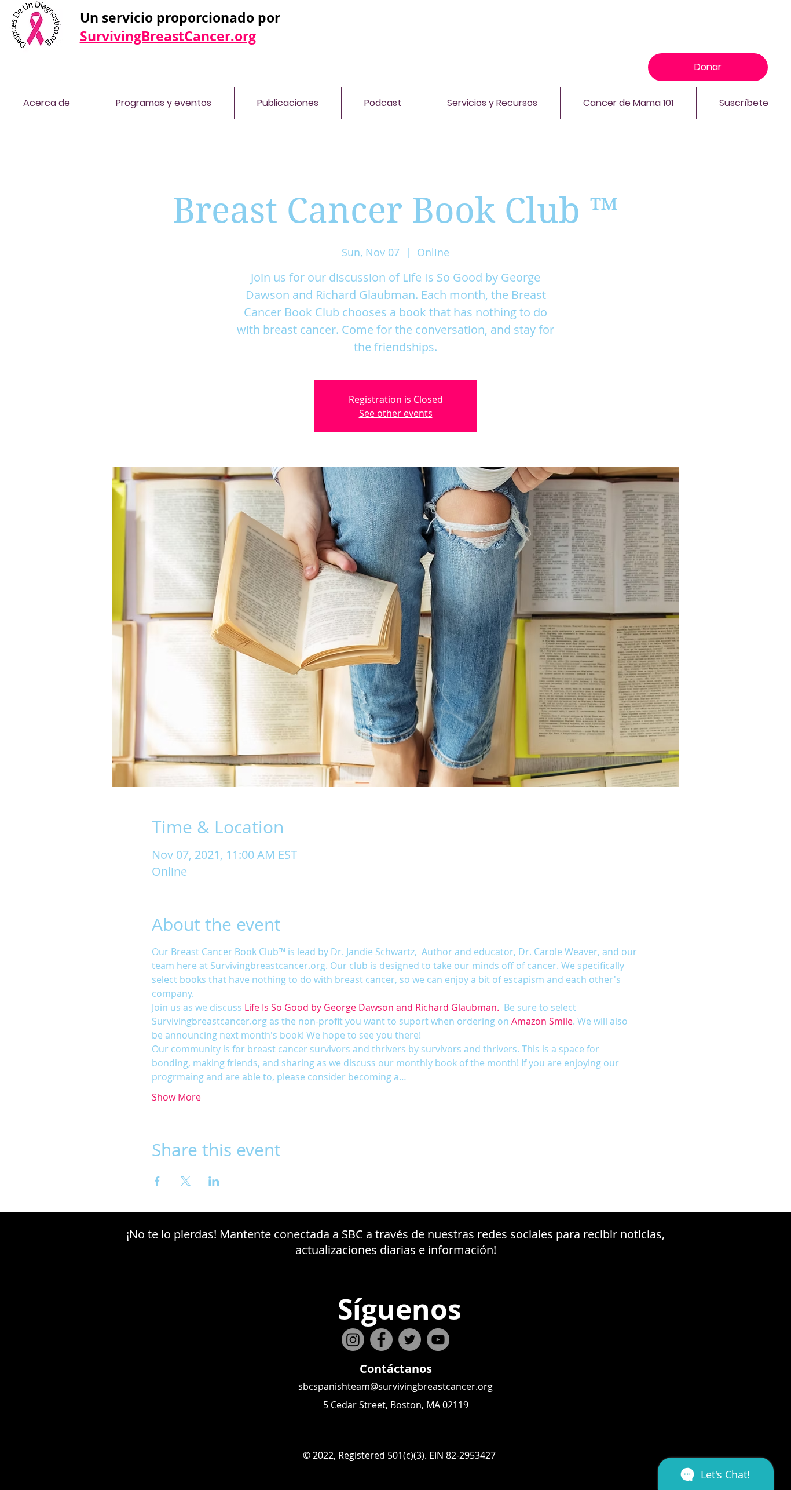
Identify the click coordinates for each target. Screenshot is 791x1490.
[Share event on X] (185, 1181)
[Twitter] (409, 1339)
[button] (46, 103)
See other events (396, 413)
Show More (176, 1097)
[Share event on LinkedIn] (213, 1181)
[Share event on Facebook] (157, 1181)
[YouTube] (438, 1339)
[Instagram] (353, 1339)
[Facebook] (381, 1339)
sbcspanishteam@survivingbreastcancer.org (395, 1386)
